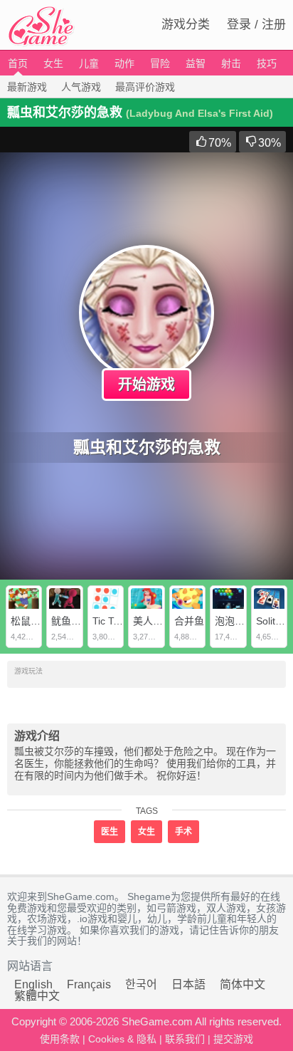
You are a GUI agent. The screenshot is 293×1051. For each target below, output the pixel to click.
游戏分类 (185, 24)
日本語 (188, 984)
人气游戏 (81, 87)
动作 (124, 63)
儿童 (89, 63)
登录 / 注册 (256, 24)
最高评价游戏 (145, 87)
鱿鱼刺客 (71, 621)
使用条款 (60, 1039)
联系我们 (185, 1039)
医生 (109, 832)
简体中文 (242, 984)
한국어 (141, 984)
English (33, 984)
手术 (183, 832)
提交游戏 (233, 1039)
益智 (196, 63)
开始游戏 (146, 384)
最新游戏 (27, 87)
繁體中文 (37, 996)
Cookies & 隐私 (122, 1039)
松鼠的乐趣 (35, 621)
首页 (18, 63)
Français (89, 984)
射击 (231, 63)
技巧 (267, 63)
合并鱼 (189, 621)
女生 (53, 63)
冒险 (160, 63)
